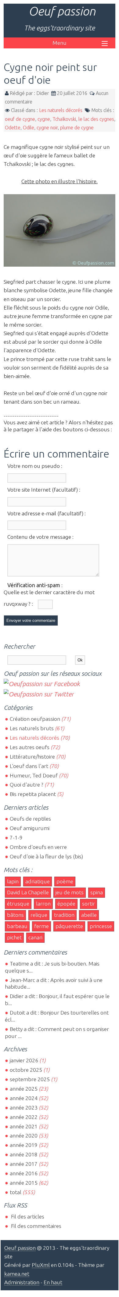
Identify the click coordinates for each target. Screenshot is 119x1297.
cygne (44, 119)
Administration (21, 1282)
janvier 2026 (24, 1060)
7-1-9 (16, 837)
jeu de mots (70, 892)
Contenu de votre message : (40, 537)
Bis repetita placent (33, 794)
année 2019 (24, 1145)
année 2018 (24, 1154)
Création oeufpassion (35, 719)
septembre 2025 (30, 1079)
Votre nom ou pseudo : (34, 466)
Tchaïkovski (64, 119)
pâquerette (69, 926)
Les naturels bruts (32, 728)
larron (43, 903)
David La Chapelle (28, 892)
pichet (14, 937)
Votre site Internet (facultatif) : (43, 490)
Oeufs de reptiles (30, 819)
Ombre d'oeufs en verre (38, 847)
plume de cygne (77, 127)
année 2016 (24, 1173)
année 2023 (24, 1107)
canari (35, 937)
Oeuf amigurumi (29, 828)
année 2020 (24, 1135)
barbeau (17, 926)
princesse (101, 926)
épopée (66, 903)
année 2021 (24, 1126)
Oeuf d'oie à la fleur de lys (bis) (46, 856)
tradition (64, 915)
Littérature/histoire (32, 756)
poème (64, 881)
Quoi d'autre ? (26, 784)
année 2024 (24, 1098)
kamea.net (16, 1274)
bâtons (15, 915)
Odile (28, 127)
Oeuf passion (62, 11)
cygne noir (47, 127)
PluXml (41, 1265)
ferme (41, 926)
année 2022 (24, 1117)
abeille (89, 915)
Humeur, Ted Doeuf (34, 775)
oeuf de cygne (20, 119)
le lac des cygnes (96, 119)
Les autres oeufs (29, 747)
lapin (13, 881)
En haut (53, 1282)
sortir (88, 903)
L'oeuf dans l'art (29, 766)
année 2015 (24, 1183)
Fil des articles (27, 1216)
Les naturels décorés (60, 110)
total (16, 1192)
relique (39, 915)
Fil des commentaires (35, 1226)
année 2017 (24, 1164)
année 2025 (24, 1089)
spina (96, 892)
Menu (59, 43)
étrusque (18, 903)
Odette (12, 127)
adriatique (37, 881)
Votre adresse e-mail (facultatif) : (46, 513)
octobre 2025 (26, 1070)
